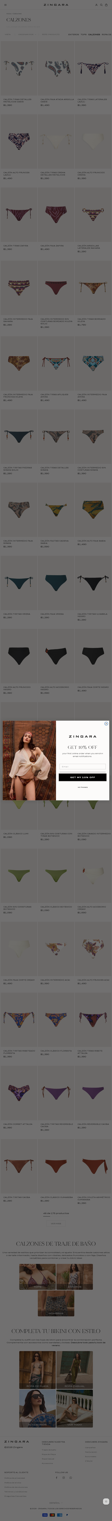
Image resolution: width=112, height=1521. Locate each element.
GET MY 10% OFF (82, 777)
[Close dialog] (106, 723)
